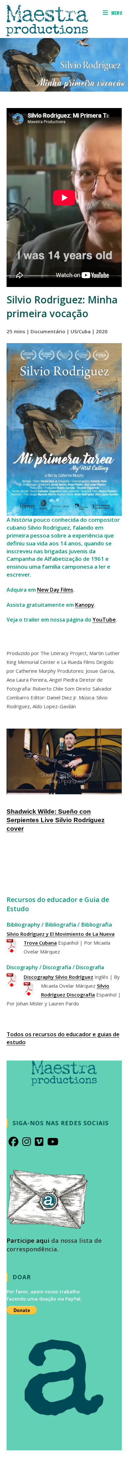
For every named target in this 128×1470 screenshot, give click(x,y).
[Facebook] (13, 1142)
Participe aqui (28, 1240)
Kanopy (84, 604)
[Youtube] (52, 1142)
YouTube (104, 619)
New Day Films (55, 589)
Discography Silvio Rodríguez (58, 977)
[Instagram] (26, 1142)
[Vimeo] (39, 1142)
